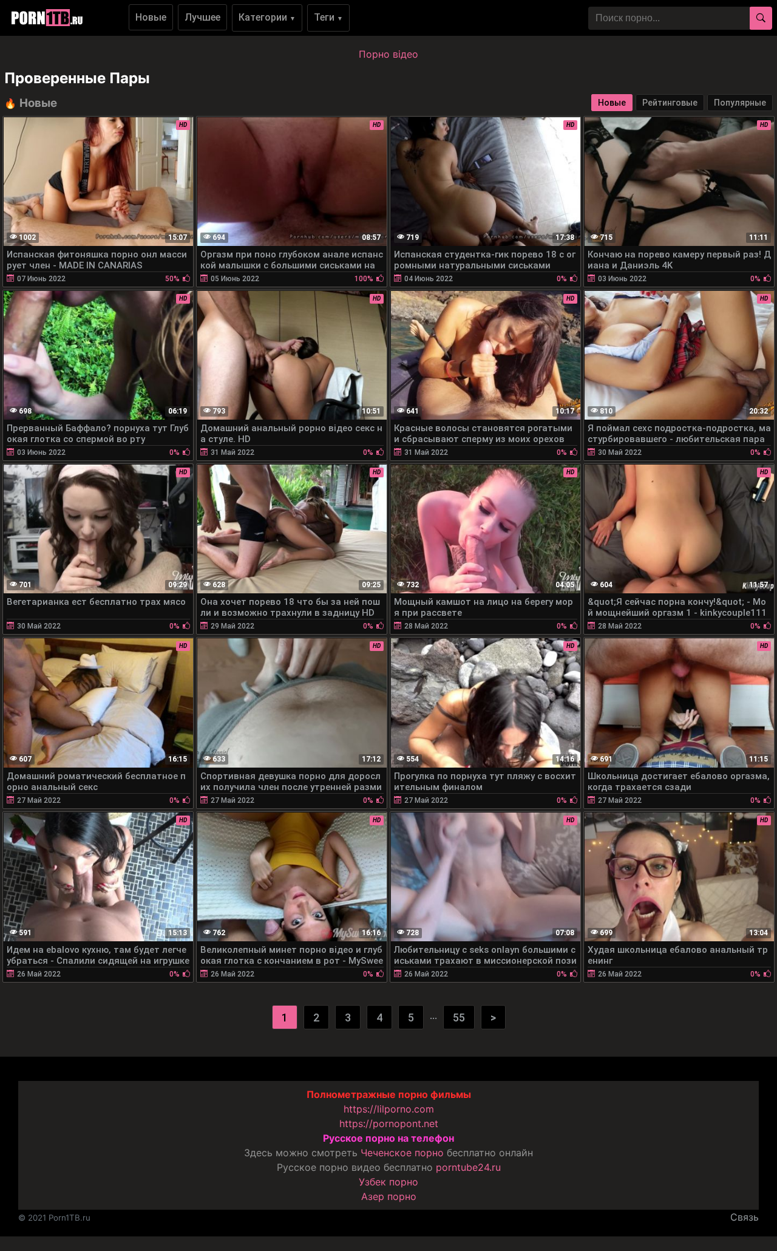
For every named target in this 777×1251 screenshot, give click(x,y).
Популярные (740, 102)
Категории (267, 17)
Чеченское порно (402, 1153)
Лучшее (202, 17)
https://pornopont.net (388, 1123)
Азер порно (388, 1196)
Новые (150, 17)
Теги (328, 17)
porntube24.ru (468, 1167)
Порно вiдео (388, 54)
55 (459, 1017)
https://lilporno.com (389, 1109)
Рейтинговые (669, 102)
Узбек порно (388, 1182)
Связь (744, 1217)
